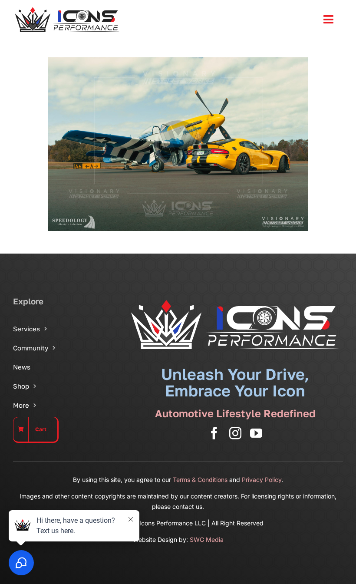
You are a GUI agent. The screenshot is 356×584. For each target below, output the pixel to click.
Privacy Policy (261, 479)
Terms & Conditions (200, 479)
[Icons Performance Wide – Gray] (67, 8)
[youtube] (256, 433)
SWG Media (207, 539)
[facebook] (214, 433)
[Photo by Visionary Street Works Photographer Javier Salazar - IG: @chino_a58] (178, 144)
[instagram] (235, 433)
